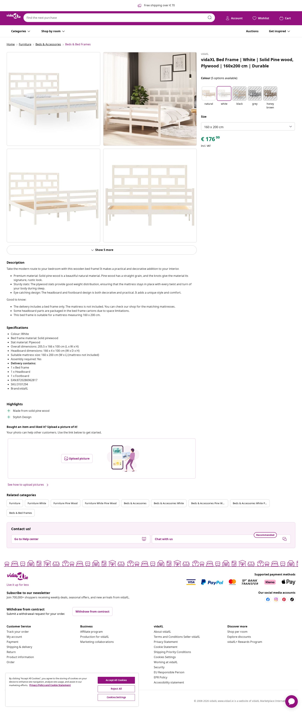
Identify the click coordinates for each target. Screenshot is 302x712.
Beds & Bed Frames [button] (20, 513)
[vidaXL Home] (14, 16)
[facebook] (268, 599)
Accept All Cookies (116, 680)
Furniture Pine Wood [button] (65, 503)
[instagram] (276, 599)
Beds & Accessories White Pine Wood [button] (251, 503)
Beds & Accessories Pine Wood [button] (209, 503)
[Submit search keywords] (210, 17)
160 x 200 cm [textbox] (214, 127)
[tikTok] (292, 599)
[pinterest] (284, 599)
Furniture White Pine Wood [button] (101, 503)
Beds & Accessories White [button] (169, 503)
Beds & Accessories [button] (135, 503)
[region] (72, 689)
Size (203, 117)
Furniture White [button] (37, 503)
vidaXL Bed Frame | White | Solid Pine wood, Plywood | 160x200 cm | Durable (247, 63)
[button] (209, 98)
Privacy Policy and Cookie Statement (50, 685)
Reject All (116, 688)
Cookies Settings (165, 657)
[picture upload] (123, 458)
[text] (210, 140)
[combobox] (119, 17)
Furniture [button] (14, 503)
